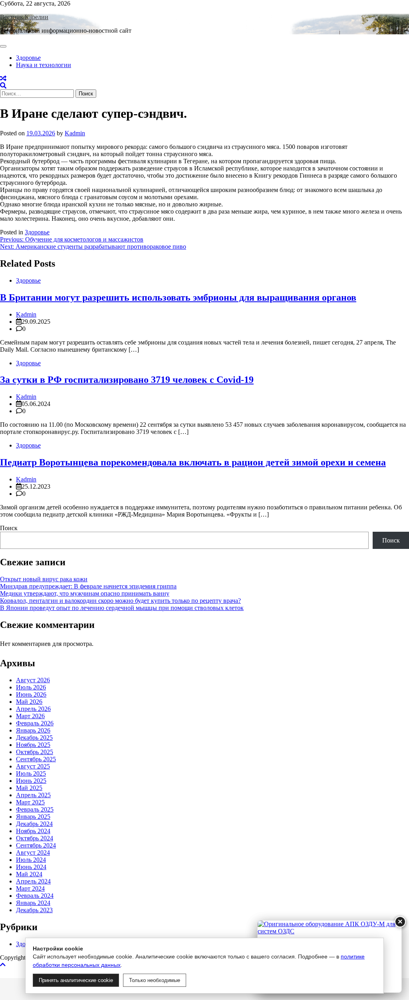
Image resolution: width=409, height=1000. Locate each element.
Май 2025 (29, 787)
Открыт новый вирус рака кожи (43, 579)
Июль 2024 (31, 859)
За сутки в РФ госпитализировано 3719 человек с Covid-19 (127, 379)
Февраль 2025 (35, 809)
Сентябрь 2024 (36, 845)
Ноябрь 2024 (33, 831)
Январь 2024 (33, 902)
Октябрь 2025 (34, 752)
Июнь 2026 (31, 694)
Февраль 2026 (35, 723)
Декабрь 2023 (34, 910)
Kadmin (75, 133)
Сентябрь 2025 (36, 759)
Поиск (9, 528)
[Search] (3, 85)
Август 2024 (33, 852)
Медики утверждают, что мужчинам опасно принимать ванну (84, 593)
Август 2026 (33, 680)
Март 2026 (30, 716)
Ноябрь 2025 (33, 744)
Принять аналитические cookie (76, 980)
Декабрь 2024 (34, 823)
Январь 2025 (33, 816)
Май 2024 (29, 874)
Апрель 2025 (33, 795)
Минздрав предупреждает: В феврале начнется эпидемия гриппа (88, 586)
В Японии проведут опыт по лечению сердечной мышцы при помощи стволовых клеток (122, 607)
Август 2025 (33, 766)
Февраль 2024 (35, 895)
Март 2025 (30, 802)
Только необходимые (154, 980)
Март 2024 (30, 888)
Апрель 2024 (33, 881)
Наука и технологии (43, 64)
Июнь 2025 (31, 780)
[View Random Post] (3, 78)
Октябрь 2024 (34, 838)
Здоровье (28, 57)
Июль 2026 (31, 687)
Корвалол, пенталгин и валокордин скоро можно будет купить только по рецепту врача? (120, 600)
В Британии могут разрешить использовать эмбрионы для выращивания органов (178, 297)
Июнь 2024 (31, 866)
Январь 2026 (33, 730)
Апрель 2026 (33, 708)
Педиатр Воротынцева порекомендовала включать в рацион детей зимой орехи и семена (193, 462)
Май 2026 (29, 701)
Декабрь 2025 (34, 737)
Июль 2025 (31, 773)
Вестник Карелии (24, 17)
